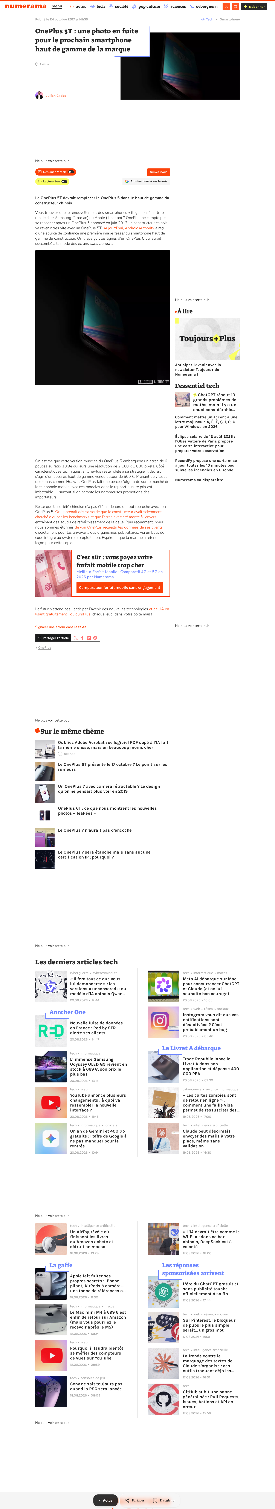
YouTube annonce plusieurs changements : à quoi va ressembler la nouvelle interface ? (98, 1103)
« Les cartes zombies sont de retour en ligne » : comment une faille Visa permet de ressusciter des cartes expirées (210, 1103)
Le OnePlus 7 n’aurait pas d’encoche (95, 830)
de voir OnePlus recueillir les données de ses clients (119, 527)
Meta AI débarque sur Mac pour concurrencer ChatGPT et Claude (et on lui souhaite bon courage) (211, 986)
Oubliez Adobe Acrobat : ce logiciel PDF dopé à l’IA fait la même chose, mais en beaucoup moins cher (113, 745)
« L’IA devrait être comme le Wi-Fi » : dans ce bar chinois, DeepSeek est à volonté (211, 1239)
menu (57, 6)
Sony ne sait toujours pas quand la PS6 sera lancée (96, 1386)
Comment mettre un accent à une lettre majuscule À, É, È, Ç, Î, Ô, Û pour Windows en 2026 (206, 422)
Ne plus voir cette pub (52, 161)
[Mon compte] (226, 6)
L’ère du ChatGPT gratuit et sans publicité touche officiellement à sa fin (210, 1288)
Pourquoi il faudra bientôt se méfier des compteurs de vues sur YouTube (96, 1353)
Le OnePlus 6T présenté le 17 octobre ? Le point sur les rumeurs (112, 767)
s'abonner (257, 7)
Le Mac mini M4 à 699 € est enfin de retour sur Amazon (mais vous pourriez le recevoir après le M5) (98, 1320)
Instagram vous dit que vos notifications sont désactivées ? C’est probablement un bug (211, 1022)
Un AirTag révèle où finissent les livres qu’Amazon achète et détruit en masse (91, 1239)
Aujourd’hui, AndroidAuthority (128, 228)
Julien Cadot (56, 96)
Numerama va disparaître (199, 480)
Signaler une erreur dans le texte (60, 627)
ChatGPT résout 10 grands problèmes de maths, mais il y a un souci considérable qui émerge (214, 402)
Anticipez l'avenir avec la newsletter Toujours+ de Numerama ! (198, 369)
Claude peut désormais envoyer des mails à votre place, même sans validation (209, 1138)
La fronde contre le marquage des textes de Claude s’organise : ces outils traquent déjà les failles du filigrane (207, 1363)
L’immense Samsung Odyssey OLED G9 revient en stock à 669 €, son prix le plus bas (98, 1067)
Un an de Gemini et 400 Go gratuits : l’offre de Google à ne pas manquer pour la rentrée (98, 1138)
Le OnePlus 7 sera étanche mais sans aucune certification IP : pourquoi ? (104, 855)
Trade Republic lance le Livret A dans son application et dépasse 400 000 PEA (211, 1066)
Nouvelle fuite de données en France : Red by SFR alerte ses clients (96, 1027)
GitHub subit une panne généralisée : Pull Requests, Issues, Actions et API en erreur (211, 1399)
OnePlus (44, 648)
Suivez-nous (158, 172)
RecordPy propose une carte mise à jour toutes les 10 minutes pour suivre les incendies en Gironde (206, 465)
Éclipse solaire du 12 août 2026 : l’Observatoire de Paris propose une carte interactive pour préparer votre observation (205, 443)
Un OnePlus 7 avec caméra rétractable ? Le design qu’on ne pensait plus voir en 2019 (109, 789)
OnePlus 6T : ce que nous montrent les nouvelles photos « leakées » (107, 811)
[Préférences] (235, 6)
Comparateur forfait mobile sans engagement (119, 587)
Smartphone (230, 19)
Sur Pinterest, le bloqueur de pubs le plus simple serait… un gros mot (209, 1325)
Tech (209, 19)
